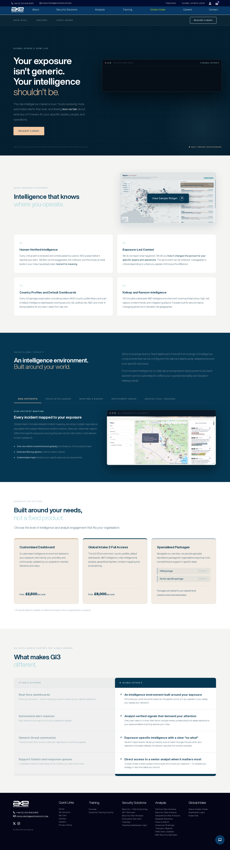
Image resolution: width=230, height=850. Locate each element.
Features (41, 20)
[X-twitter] (14, 823)
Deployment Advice (124, 399)
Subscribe (193, 815)
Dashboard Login (197, 812)
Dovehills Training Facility (101, 812)
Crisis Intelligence (58, 399)
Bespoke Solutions (164, 819)
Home (61, 809)
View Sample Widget (164, 198)
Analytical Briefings (164, 825)
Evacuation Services (131, 819)
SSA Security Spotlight (166, 835)
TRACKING (170, 3)
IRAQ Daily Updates (164, 831)
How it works (65, 20)
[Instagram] (19, 823)
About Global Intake (198, 809)
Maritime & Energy (91, 399)
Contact (62, 818)
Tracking (126, 822)
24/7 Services (128, 812)
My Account (64, 812)
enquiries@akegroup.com (57, 3)
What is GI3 (20, 20)
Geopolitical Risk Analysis (167, 815)
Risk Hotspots (27, 399)
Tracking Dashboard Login (134, 825)
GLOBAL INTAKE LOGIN (193, 3)
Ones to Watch (162, 822)
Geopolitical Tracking (160, 399)
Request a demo (203, 20)
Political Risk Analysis (165, 809)
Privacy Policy (65, 825)
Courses (92, 809)
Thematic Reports (163, 828)
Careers (62, 822)
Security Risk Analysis (132, 815)
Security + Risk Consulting (135, 809)
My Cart (63, 815)
